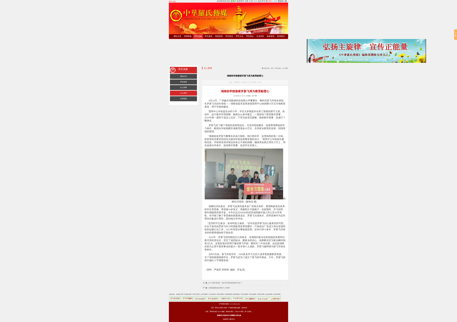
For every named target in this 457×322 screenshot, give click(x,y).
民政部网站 (236, 294)
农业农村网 (276, 294)
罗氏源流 (208, 36)
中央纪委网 (244, 294)
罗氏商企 (250, 36)
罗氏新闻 (183, 82)
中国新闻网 (228, 294)
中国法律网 (252, 294)
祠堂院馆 (219, 36)
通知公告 (183, 76)
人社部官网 (212, 294)
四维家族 (188, 36)
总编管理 (225, 319)
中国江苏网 (195, 294)
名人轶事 (183, 87)
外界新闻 (183, 99)
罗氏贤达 (229, 36)
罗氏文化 (239, 36)
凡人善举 (183, 93)
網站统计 (232, 319)
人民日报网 (203, 294)
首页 (272, 68)
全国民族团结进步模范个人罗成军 (219, 288)
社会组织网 (268, 294)
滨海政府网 (187, 294)
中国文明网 (220, 294)
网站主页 (177, 36)
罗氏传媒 (198, 36)
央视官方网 (179, 294)
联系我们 (281, 36)
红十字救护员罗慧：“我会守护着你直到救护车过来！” (226, 283)
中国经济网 (260, 294)
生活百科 (260, 36)
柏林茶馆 (270, 36)
